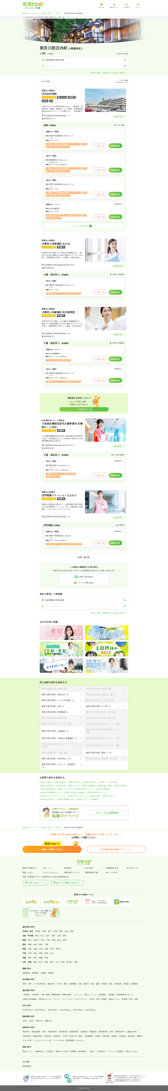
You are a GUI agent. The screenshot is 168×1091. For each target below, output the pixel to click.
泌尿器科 (106, 1036)
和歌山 (58, 949)
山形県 (57, 13)
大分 (57, 962)
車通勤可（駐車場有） (79, 1051)
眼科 (80, 1036)
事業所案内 (27, 1066)
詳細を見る (115, 146)
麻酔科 (139, 1036)
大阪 (30, 949)
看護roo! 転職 (46, 13)
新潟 (37, 936)
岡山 (35, 953)
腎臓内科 (93, 1032)
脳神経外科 (37, 1036)
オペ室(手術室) (40, 984)
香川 (35, 957)
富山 (42, 936)
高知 (46, 957)
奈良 (52, 949)
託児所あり (101, 1051)
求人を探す (89, 868)
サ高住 (91, 999)
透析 (65, 984)
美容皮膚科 (36, 1032)
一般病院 (26, 995)
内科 (44, 1032)
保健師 (43, 973)
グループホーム (81, 999)
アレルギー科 (58, 1040)
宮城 (55, 931)
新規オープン (28, 1051)
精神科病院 (66, 995)
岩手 (50, 931)
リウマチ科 (27, 1040)
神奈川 (36, 940)
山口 (52, 953)
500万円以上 (53, 1010)
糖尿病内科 (103, 1032)
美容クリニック (90, 995)
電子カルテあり (132, 1051)
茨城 (53, 940)
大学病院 (35, 995)
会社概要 (26, 1062)
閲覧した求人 (28, 872)
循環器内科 (74, 1032)
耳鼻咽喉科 (88, 1036)
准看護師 (35, 973)
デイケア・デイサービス (63, 999)
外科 (111, 1032)
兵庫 (41, 949)
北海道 (37, 931)
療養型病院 (56, 995)
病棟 (24, 984)
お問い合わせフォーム (37, 883)
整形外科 (47, 1036)
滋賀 (46, 949)
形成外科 (57, 1036)
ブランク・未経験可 (116, 1051)
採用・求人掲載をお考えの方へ (68, 883)
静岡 (41, 944)
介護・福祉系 (83, 984)
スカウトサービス (50, 872)
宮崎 (63, 962)
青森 (44, 931)
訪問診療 (118, 984)
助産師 (50, 973)
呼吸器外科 (119, 1032)
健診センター (114, 999)
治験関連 (134, 984)
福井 (53, 936)
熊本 (51, 962)
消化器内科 (63, 1032)
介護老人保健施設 (30, 999)
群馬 (65, 940)
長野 (64, 936)
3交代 (31, 1021)
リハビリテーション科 (42, 1040)
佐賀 (40, 962)
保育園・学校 (107, 984)
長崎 (46, 962)
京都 (35, 949)
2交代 (25, 1021)
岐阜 (35, 944)
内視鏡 (126, 984)
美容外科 (26, 1032)
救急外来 (51, 984)
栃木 (59, 940)
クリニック (77, 995)
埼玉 (42, 940)
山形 (66, 931)
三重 (46, 944)
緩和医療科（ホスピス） (75, 1040)
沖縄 (75, 962)
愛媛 (41, 957)
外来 (30, 984)
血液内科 (84, 1032)
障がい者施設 (101, 999)
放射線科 (131, 1036)
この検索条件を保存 (83, 409)
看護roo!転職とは (30, 868)
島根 (46, 953)
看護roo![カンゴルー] (30, 13)
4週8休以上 (40, 1051)
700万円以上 (78, 1010)
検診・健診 (95, 984)
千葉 (48, 940)
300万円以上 (28, 1010)
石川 (48, 936)
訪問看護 (72, 984)
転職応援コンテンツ (72, 872)
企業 (136, 999)
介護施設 (111, 995)
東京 (30, 940)
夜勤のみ (48, 1021)
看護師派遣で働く (92, 872)
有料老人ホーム (45, 999)
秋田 (61, 931)
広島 (30, 953)
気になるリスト (133, 868)
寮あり (92, 1051)
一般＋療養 (45, 995)
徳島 (30, 957)
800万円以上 (90, 1010)
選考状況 (67, 868)
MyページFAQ (111, 872)
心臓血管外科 (131, 1032)
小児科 (65, 1036)
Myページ (47, 868)
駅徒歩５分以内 (62, 1051)
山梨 (59, 936)
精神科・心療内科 (119, 1036)
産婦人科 (73, 1036)
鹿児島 (69, 962)
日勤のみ (39, 1021)
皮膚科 (97, 1036)
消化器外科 (27, 1036)
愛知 (30, 944)
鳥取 (41, 953)
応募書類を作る (112, 868)
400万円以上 (40, 1010)
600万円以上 (65, 1010)
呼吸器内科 (52, 1032)
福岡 (35, 962)
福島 (72, 931)
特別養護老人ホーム (125, 995)
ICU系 (59, 984)
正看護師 (26, 973)
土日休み (50, 1051)
